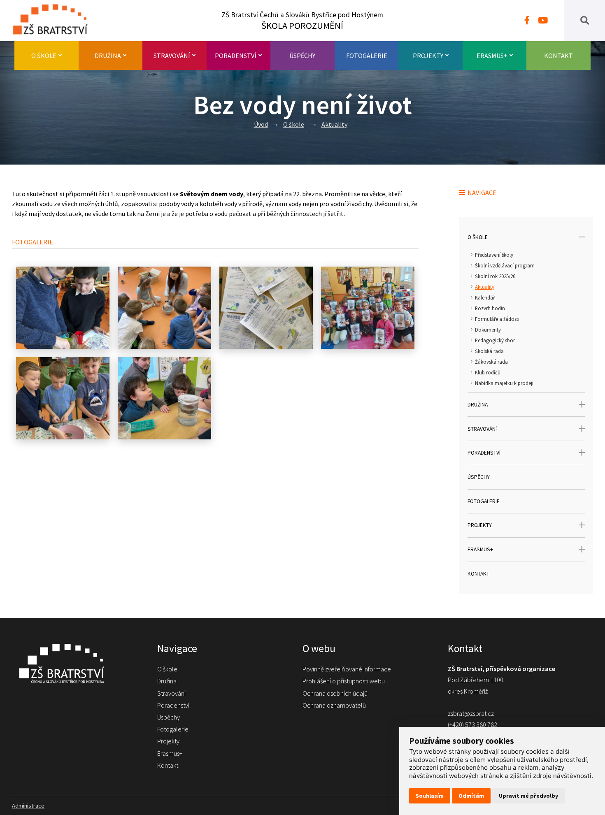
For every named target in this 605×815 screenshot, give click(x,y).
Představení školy (494, 254)
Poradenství (235, 55)
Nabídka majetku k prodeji (504, 383)
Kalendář (485, 297)
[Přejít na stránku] (54, 20)
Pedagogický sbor (495, 340)
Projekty (428, 55)
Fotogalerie (366, 55)
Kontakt (558, 55)
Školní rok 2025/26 (495, 276)
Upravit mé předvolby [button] (528, 795)
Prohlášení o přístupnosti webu (343, 681)
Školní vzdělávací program (505, 265)
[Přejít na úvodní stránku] (76, 663)
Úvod (261, 124)
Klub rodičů (487, 372)
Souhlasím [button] (430, 795)
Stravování (172, 55)
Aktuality (334, 124)
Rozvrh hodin (490, 308)
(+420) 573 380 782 (472, 724)
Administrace (28, 805)
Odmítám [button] (471, 795)
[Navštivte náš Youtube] (543, 21)
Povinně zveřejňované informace (346, 669)
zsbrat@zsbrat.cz (471, 713)
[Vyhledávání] (584, 21)
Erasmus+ (492, 55)
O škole (43, 55)
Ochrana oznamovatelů (334, 705)
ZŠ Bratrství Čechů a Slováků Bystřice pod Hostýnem (302, 20)
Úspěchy (302, 55)
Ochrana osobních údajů (335, 693)
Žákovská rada (491, 361)
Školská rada (489, 351)
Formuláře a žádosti (497, 319)
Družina (108, 55)
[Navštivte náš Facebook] (527, 21)
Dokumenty (488, 329)
